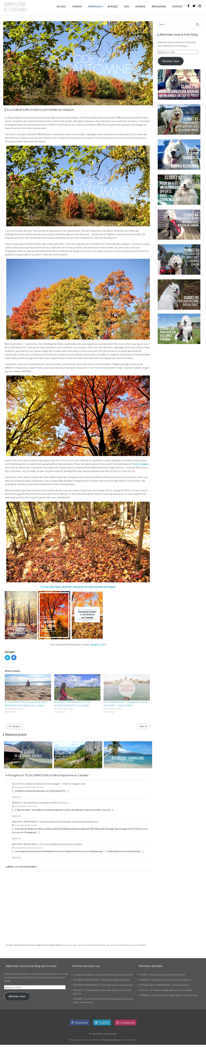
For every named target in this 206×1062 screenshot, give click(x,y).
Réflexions (159, 6)
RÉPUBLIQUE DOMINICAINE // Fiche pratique (164, 984)
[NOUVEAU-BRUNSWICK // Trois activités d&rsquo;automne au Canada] (77, 687)
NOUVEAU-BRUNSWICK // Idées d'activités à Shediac (101, 979)
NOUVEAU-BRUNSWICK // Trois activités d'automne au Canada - (47, 844)
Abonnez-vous (170, 61)
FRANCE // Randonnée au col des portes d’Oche (165, 979)
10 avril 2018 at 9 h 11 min (25, 806)
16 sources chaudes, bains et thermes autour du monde (103, 974)
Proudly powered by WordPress (84, 1039)
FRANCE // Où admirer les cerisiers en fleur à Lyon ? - (41, 802)
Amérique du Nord (102, 26)
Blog (129, 26)
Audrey (38, 26)
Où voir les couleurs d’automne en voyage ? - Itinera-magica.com (49, 783)
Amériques (95, 6)
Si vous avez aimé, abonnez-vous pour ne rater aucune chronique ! (78, 586)
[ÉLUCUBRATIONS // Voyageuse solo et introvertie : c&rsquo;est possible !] (127, 687)
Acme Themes (130, 1039)
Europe (77, 6)
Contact (177, 6)
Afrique (113, 6)
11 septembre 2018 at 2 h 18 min (28, 847)
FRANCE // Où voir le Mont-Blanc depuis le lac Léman (168, 995)
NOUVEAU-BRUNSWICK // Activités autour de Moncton (103, 984)
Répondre (16, 797)
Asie (126, 6)
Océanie (140, 6)
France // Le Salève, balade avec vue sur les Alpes (166, 990)
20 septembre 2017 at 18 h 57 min (28, 787)
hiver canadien (141, 463)
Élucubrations (140, 26)
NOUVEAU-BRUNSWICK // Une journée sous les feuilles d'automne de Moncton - (56, 821)
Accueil (61, 6)
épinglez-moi (97, 644)
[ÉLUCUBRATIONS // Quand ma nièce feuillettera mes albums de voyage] (28, 687)
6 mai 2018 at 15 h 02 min (25, 825)
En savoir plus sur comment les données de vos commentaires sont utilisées (104, 945)
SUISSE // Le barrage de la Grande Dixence (162, 974)
